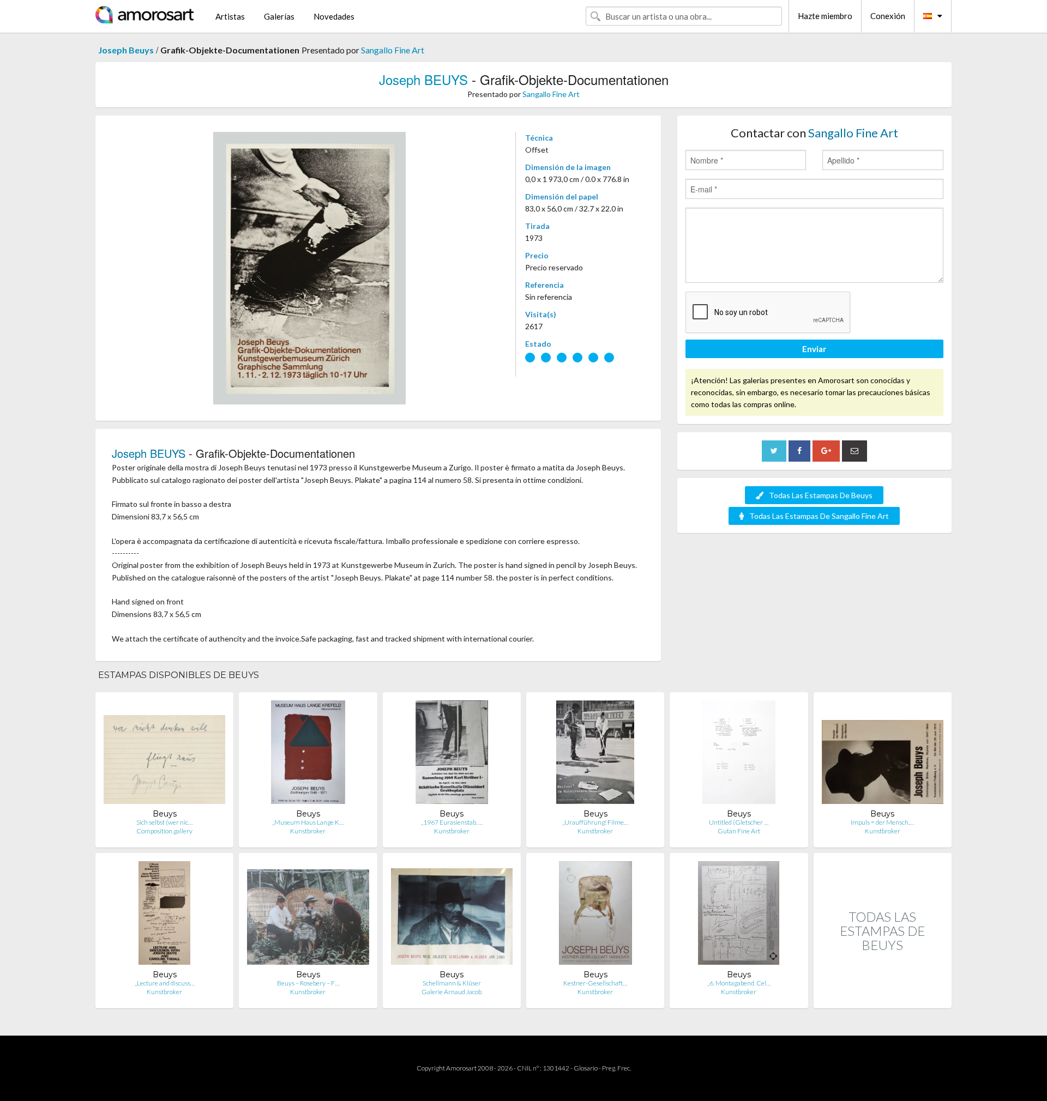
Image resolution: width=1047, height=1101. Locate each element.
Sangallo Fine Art (392, 50)
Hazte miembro (825, 16)
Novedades (334, 16)
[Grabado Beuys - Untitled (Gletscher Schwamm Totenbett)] (738, 754)
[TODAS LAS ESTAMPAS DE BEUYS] (883, 996)
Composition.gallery (164, 831)
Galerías (279, 16)
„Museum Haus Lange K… (308, 822)
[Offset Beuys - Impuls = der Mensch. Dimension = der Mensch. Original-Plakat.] (882, 754)
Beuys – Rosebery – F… (308, 983)
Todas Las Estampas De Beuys (820, 495)
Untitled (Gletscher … (738, 822)
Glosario (586, 1068)
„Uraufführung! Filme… (595, 822)
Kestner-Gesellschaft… (595, 983)
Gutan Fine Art (739, 831)
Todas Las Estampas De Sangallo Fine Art (819, 516)
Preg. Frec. (616, 1068)
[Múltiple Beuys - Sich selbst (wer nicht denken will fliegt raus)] (164, 754)
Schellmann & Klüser (452, 983)
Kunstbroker (308, 831)
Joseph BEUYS (423, 79)
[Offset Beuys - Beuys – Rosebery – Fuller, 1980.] (308, 915)
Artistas (230, 16)
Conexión (887, 16)
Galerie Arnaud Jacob (452, 992)
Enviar (814, 349)
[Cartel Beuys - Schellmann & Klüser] (452, 915)
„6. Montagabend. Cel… (739, 983)
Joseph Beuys (126, 50)
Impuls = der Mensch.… (882, 822)
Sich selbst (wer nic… (164, 822)
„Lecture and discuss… (165, 983)
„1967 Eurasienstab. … (452, 822)
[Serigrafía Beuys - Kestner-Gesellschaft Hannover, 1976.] (595, 915)
